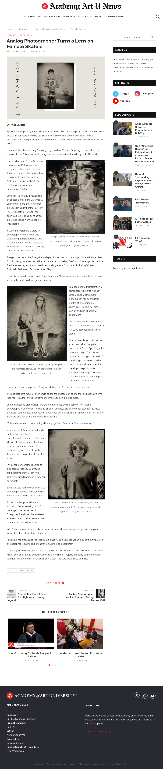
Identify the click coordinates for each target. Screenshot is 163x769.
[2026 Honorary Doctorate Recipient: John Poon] (31, 634)
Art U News (21, 51)
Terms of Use (107, 764)
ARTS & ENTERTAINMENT (90, 17)
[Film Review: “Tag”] (122, 243)
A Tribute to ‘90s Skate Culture (144, 220)
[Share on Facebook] (53, 583)
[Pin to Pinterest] (59, 583)
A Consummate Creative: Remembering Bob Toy (143, 129)
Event (12, 571)
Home (9, 29)
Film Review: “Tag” (142, 239)
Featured (23, 29)
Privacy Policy (123, 764)
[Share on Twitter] (56, 583)
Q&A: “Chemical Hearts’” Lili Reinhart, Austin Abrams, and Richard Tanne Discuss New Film (145, 154)
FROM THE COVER (32, 17)
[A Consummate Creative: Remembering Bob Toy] (122, 128)
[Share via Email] (63, 583)
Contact (93, 723)
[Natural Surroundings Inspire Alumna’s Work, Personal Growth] (122, 179)
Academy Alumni (114, 17)
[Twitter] (137, 696)
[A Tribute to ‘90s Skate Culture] (122, 223)
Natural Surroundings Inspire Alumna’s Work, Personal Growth (144, 180)
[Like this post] (49, 583)
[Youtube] (152, 696)
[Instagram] (145, 696)
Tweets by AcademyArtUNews (128, 268)
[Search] (158, 16)
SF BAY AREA (69, 17)
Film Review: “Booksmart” (142, 201)
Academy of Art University (98, 731)
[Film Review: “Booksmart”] (122, 204)
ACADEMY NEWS (52, 17)
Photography (26, 571)
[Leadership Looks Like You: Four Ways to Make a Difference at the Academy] (80, 634)
